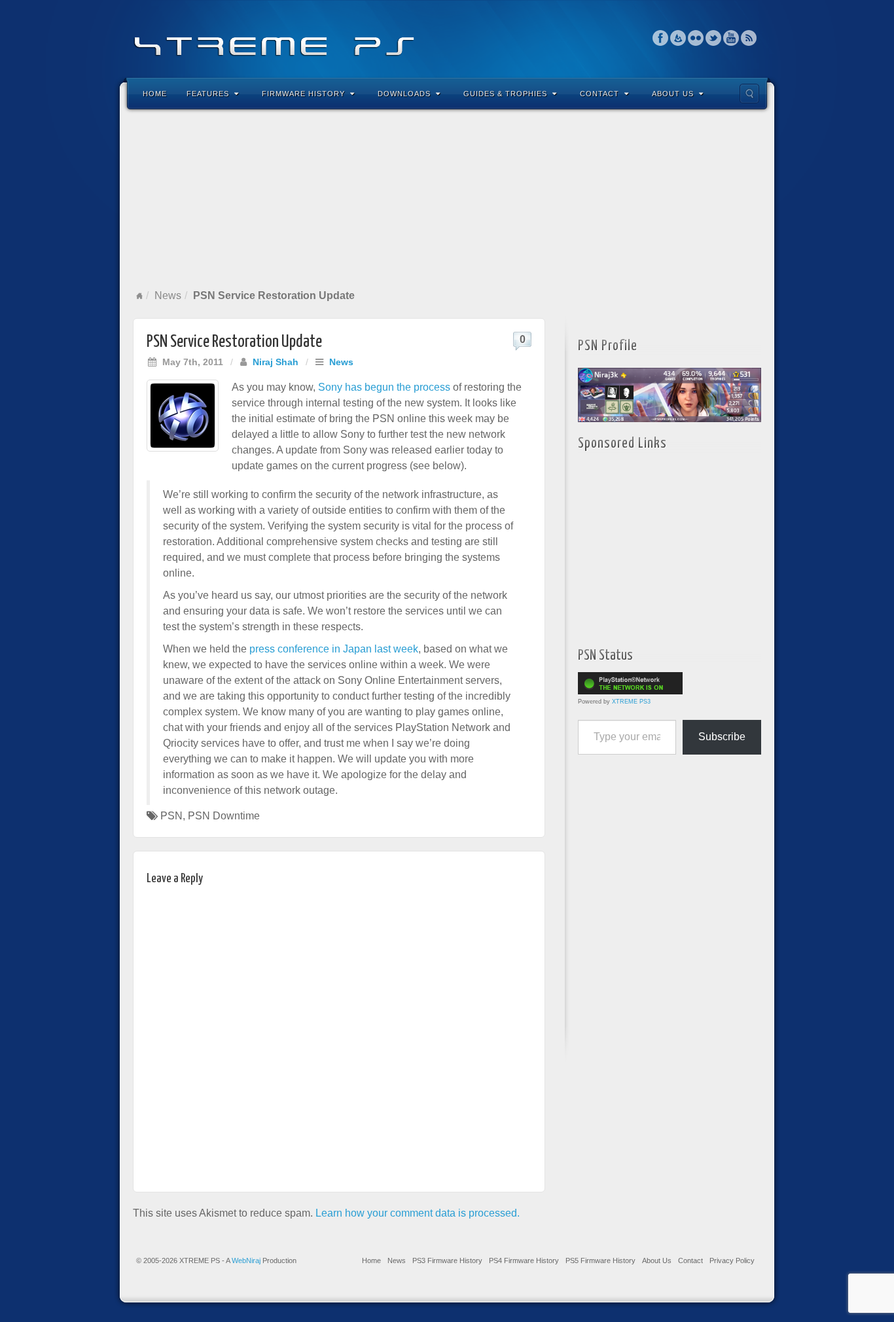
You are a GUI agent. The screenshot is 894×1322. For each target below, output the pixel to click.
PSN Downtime (224, 815)
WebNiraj (246, 1260)
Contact (599, 94)
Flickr (696, 38)
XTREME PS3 (631, 701)
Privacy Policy (732, 1260)
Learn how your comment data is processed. (417, 1213)
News (167, 295)
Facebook (661, 38)
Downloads (404, 94)
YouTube (731, 38)
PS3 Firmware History (447, 1260)
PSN (171, 815)
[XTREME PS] (447, 37)
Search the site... (749, 93)
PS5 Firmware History (600, 1260)
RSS (749, 38)
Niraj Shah (275, 362)
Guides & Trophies (505, 94)
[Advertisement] (447, 199)
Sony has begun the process (384, 387)
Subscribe (721, 736)
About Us (673, 94)
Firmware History (303, 94)
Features (208, 94)
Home (155, 94)
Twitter (714, 38)
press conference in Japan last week (333, 648)
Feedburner (678, 38)
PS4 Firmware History (524, 1260)
